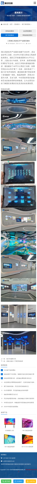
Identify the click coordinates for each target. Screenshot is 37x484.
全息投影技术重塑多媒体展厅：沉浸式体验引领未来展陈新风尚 (20, 382)
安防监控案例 (9, 31)
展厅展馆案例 (26, 24)
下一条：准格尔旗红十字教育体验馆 (12, 361)
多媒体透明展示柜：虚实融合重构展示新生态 (17, 378)
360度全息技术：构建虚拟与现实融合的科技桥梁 (19, 402)
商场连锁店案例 (27, 35)
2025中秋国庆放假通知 (11, 406)
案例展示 (17, 24)
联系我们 (3, 454)
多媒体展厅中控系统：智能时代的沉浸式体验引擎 (19, 374)
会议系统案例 (27, 31)
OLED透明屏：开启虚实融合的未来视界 (16, 390)
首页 (11, 24)
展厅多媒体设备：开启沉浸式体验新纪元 (16, 386)
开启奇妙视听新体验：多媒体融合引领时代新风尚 (19, 398)
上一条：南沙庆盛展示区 (8, 359)
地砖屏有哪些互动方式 (11, 394)
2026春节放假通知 (9, 370)
